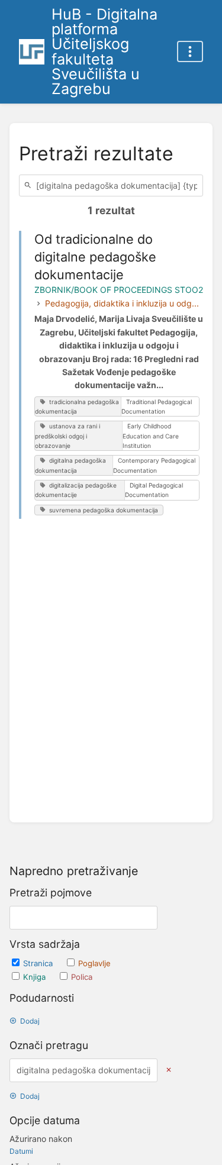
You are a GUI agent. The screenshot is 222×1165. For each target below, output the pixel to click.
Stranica (39, 963)
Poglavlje (94, 963)
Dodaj (30, 1020)
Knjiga (35, 977)
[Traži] (30, 185)
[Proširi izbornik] (190, 51)
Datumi (21, 1151)
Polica (81, 977)
